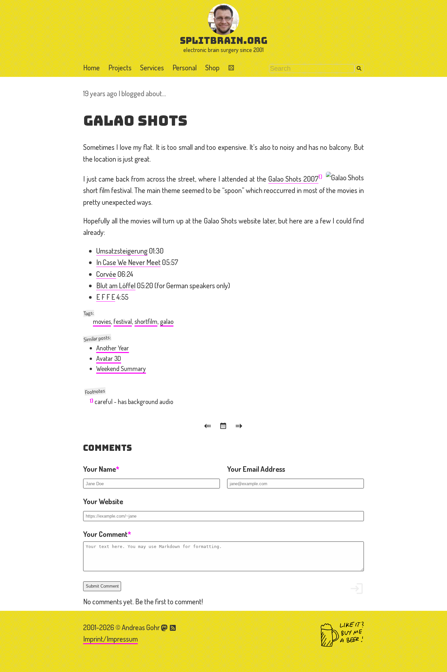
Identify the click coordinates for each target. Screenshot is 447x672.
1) (320, 176)
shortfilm (145, 321)
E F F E (105, 296)
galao (166, 321)
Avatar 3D (108, 358)
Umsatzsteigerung (122, 250)
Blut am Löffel (115, 285)
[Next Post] (239, 427)
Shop (212, 67)
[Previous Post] (208, 427)
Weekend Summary (121, 368)
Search (359, 68)
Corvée (106, 273)
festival (123, 321)
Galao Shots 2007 (293, 178)
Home (91, 67)
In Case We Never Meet (128, 262)
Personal (184, 67)
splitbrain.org (223, 40)
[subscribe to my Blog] (173, 627)
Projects (120, 67)
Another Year (112, 348)
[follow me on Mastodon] (165, 627)
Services (152, 67)
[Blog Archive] (224, 427)
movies (102, 321)
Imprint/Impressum (110, 638)
